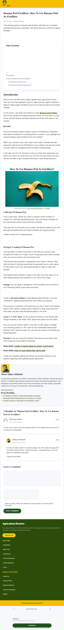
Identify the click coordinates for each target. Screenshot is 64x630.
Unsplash (47, 208)
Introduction (10, 75)
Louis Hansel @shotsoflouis (35, 208)
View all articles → (7, 390)
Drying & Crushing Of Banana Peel (20, 85)
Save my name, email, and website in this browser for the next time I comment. (29, 504)
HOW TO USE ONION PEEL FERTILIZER (29, 351)
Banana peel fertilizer (48, 113)
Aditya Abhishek (18, 440)
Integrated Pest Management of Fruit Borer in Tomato (22, 398)
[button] (4, 5)
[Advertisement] (32, 59)
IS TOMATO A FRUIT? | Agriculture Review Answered (21, 396)
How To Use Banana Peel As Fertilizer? (19, 78)
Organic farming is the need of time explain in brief (21, 400)
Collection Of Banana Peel (18, 82)
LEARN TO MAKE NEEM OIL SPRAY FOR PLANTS (33, 346)
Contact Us (9, 535)
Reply (57, 419)
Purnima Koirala (15, 419)
